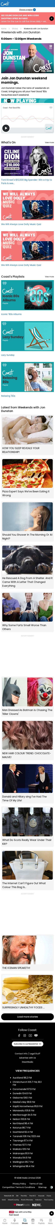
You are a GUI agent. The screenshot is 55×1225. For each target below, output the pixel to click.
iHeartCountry (13, 1200)
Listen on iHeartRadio (27, 1213)
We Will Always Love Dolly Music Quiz (27, 209)
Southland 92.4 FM (23, 1132)
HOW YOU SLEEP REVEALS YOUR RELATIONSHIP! (27, 435)
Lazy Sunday (27, 340)
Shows (15, 28)
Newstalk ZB (9, 1196)
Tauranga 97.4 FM (22, 1140)
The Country (48, 1200)
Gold (4, 1200)
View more (49, 142)
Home (3, 28)
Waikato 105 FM (21, 1149)
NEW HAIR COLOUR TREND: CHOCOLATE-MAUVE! (27, 740)
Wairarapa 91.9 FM (23, 1153)
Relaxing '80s (27, 381)
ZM (17, 1196)
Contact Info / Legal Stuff (27, 1053)
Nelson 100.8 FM (21, 1119)
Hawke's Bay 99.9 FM (24, 1102)
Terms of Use (35, 1183)
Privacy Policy (19, 1183)
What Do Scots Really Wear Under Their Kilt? (27, 826)
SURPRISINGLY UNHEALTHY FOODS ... (27, 992)
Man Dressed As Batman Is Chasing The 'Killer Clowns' (27, 696)
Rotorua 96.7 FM (21, 1127)
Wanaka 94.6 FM (22, 1157)
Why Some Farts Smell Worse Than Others (27, 612)
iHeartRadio (27, 1062)
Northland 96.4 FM (23, 1123)
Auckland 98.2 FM (22, 1077)
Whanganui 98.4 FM (23, 1166)
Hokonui (38, 1200)
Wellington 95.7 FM (23, 1162)
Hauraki (41, 1196)
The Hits (24, 1196)
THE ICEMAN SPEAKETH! (27, 952)
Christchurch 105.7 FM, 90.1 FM (27, 1083)
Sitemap (42, 1187)
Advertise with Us (27, 1057)
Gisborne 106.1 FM (22, 1097)
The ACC (32, 1196)
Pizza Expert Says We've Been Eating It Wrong (27, 478)
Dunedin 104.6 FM (22, 1093)
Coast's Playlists (12, 277)
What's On (8, 142)
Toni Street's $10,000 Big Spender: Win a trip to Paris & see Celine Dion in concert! (27, 166)
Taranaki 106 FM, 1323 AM (26, 1136)
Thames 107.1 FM (22, 1144)
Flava (49, 1196)
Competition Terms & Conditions (18, 1187)
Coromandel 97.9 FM (24, 1089)
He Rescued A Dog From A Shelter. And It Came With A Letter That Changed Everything (27, 566)
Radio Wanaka (27, 1200)
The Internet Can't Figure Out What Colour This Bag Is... (27, 870)
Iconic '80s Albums (27, 299)
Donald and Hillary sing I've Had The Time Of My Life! (27, 783)
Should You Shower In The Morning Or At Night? (27, 521)
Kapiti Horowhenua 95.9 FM (27, 1106)
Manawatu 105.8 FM (23, 1110)
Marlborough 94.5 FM (24, 1114)
